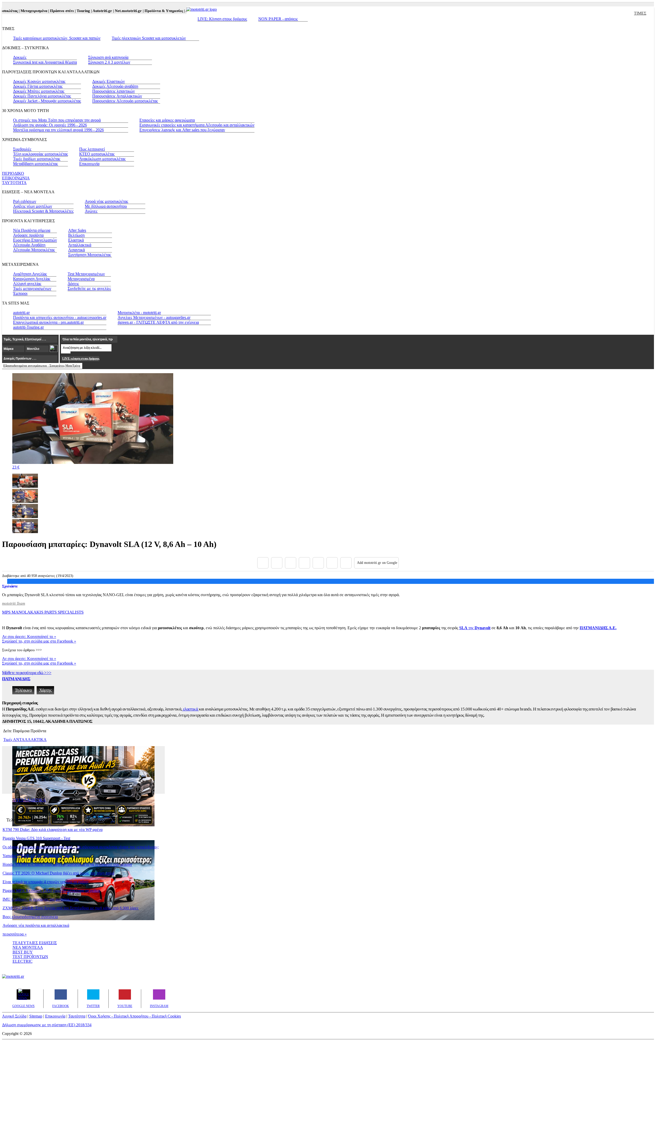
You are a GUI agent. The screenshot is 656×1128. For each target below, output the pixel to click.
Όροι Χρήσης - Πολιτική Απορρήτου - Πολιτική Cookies (134, 1016)
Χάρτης (45, 690)
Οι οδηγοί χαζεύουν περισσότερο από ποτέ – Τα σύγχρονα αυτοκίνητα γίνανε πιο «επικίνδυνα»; (81, 847)
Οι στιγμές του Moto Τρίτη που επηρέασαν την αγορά (57, 120)
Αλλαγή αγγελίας (27, 283)
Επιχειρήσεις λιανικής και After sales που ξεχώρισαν (182, 130)
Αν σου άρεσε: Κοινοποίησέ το (29, 636)
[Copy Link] (346, 562)
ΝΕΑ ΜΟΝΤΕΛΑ (28, 947)
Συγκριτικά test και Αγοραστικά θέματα (45, 62)
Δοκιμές (19, 57)
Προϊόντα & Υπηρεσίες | (152, 11)
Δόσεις (73, 283)
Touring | (72, 11)
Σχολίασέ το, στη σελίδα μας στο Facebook (39, 641)
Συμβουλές (22, 149)
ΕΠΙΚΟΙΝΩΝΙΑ (16, 178)
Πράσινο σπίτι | (50, 11)
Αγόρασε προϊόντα (28, 235)
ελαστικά (190, 709)
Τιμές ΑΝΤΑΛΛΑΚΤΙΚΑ (25, 739)
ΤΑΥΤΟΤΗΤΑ (14, 182)
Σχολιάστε (10, 586)
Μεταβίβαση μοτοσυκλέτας (35, 163)
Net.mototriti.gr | (117, 11)
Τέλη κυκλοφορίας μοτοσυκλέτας (40, 154)
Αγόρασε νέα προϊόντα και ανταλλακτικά (36, 925)
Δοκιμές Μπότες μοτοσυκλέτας (38, 91)
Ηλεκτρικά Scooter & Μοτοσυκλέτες (43, 211)
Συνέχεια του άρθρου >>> (22, 650)
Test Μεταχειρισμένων (86, 274)
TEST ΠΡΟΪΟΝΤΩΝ (30, 956)
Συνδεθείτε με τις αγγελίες (89, 288)
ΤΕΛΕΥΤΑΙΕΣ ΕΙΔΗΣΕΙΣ (35, 943)
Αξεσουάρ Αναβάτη (29, 245)
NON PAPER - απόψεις (278, 19)
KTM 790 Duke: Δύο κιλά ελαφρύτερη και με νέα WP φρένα (52, 829)
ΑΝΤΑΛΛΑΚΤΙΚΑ (29, 800)
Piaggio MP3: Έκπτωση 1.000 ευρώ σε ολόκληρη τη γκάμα (51, 890)
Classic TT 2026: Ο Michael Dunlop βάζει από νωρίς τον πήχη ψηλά (58, 873)
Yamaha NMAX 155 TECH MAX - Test (36, 855)
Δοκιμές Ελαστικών (108, 81)
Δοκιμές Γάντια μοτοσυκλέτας (38, 86)
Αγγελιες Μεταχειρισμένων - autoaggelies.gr (154, 317)
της (474, 628)
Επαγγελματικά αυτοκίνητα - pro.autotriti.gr (48, 322)
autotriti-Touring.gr (28, 327)
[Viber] (304, 562)
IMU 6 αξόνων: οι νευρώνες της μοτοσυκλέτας (41, 899)
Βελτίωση (76, 235)
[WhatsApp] (318, 562)
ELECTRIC (23, 961)
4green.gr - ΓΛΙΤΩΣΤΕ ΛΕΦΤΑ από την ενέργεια (158, 322)
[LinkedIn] (332, 562)
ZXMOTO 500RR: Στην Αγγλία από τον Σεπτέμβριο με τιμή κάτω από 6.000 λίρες (70, 908)
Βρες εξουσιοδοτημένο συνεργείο (30, 916)
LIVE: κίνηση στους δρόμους (80, 358)
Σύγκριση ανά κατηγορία (108, 57)
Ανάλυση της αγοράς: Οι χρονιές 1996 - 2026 (50, 125)
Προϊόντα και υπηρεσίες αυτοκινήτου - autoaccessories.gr (59, 317)
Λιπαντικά (76, 250)
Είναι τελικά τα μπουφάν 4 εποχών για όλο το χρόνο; (46, 882)
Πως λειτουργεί (92, 149)
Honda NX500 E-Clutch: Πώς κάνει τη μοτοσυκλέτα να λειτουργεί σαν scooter (67, 864)
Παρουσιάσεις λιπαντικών (113, 91)
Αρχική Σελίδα (14, 1016)
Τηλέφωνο (23, 690)
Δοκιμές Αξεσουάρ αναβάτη (115, 86)
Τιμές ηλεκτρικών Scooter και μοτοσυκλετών (149, 38)
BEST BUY (23, 952)
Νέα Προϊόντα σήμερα (31, 230)
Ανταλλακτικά (79, 245)
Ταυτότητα (76, 1016)
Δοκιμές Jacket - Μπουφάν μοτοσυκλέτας (47, 101)
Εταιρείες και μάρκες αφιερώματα (167, 120)
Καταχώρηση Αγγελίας (31, 279)
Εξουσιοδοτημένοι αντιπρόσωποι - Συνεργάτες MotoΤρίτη (41, 366)
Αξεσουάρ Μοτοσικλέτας (34, 250)
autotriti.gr (21, 312)
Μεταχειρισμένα (81, 279)
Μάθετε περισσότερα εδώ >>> (26, 672)
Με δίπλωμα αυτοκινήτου (106, 206)
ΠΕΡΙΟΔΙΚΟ (13, 173)
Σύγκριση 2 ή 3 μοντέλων (109, 62)
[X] (276, 562)
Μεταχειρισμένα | (22, 11)
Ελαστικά (76, 240)
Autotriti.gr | (91, 11)
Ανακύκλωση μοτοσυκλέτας (102, 159)
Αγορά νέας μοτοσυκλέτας (106, 201)
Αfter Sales (77, 230)
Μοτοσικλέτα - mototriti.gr (139, 312)
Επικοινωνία (89, 163)
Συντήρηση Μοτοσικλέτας (89, 254)
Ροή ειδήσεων (24, 201)
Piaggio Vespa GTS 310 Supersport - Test (36, 838)
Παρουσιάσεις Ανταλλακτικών (117, 96)
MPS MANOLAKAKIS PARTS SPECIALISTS (43, 612)
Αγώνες (91, 211)
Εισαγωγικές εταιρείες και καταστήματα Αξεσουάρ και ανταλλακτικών (196, 125)
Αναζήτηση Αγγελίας (30, 274)
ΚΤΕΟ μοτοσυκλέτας (97, 154)
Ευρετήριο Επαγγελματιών (35, 240)
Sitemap (35, 1016)
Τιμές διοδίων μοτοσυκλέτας (36, 159)
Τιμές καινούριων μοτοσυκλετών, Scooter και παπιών (56, 38)
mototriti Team (13, 603)
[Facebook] (263, 562)
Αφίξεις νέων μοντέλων (32, 206)
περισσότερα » (15, 934)
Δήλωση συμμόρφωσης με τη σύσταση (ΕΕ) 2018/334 (46, 1025)
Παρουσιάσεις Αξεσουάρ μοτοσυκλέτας (125, 101)
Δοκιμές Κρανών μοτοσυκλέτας (39, 81)
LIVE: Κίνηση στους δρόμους (222, 19)
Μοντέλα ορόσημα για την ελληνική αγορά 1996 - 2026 (58, 130)
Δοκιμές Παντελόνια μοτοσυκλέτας (42, 96)
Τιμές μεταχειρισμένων (32, 288)
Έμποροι (20, 293)
